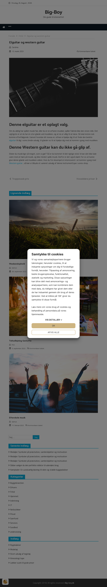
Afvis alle (53, 332)
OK (53, 325)
